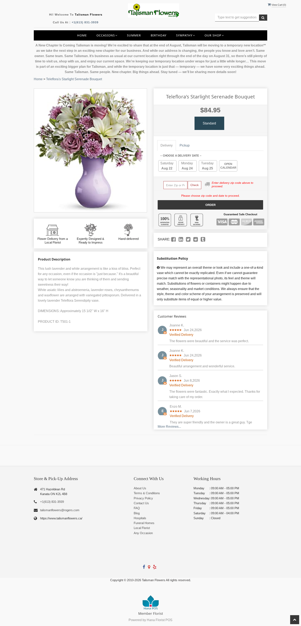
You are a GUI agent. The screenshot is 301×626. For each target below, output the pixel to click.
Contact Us (141, 503)
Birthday (158, 35)
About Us (140, 488)
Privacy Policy (143, 498)
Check (194, 185)
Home (82, 35)
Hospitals (140, 518)
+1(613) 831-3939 (85, 22)
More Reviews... (169, 426)
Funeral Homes (144, 523)
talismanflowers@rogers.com (59, 510)
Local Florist (142, 528)
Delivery (167, 145)
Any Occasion (143, 533)
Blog (137, 513)
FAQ (137, 508)
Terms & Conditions (147, 493)
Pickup (185, 145)
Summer (134, 35)
